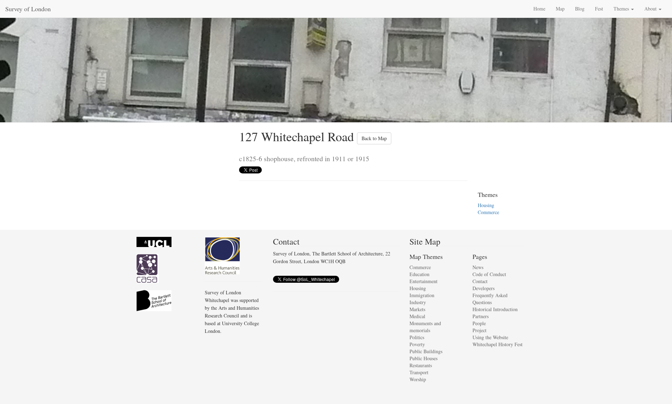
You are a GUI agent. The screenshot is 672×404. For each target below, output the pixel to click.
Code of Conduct (489, 274)
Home (539, 8)
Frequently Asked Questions (489, 299)
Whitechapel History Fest (497, 344)
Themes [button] (622, 8)
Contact (480, 281)
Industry (418, 302)
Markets (417, 309)
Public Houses (424, 358)
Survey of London (28, 9)
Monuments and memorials (425, 327)
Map (560, 8)
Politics (417, 337)
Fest (599, 8)
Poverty (417, 344)
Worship (418, 379)
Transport (419, 372)
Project (479, 330)
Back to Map (374, 138)
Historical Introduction (495, 309)
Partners (480, 316)
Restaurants (421, 365)
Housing (486, 205)
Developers (483, 288)
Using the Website (490, 337)
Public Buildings (426, 351)
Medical (417, 316)
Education (419, 274)
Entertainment (424, 281)
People (479, 323)
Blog (579, 8)
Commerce (488, 212)
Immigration (422, 295)
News (477, 267)
